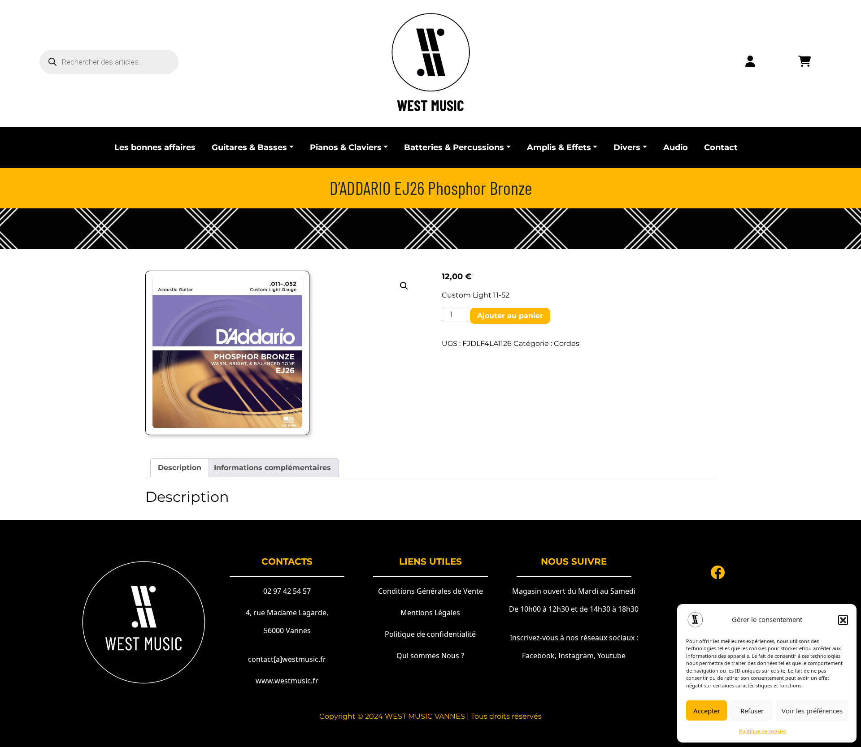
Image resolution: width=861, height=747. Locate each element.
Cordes (566, 343)
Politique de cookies (762, 731)
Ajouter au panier (510, 315)
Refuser (752, 710)
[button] (843, 619)
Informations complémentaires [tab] (272, 467)
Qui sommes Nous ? (430, 656)
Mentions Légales (430, 612)
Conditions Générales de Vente (430, 591)
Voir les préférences (812, 710)
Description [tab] (179, 467)
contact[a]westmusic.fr (287, 659)
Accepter (706, 710)
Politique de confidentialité (430, 634)
